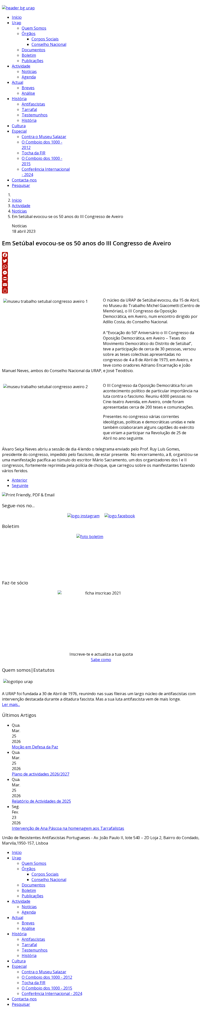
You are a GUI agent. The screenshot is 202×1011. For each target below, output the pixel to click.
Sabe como (101, 659)
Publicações (32, 60)
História (19, 98)
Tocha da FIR (33, 153)
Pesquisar (21, 185)
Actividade (21, 66)
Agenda (29, 77)
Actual (17, 82)
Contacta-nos (24, 180)
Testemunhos (35, 115)
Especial (19, 131)
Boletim (29, 55)
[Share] (101, 290)
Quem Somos (34, 28)
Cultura (19, 125)
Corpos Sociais (45, 39)
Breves (28, 87)
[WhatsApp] (101, 267)
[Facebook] (101, 255)
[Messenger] (101, 273)
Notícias (29, 71)
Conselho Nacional (49, 44)
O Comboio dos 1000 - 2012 (47, 977)
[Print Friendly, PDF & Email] (28, 495)
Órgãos (28, 33)
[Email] (101, 285)
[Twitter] (101, 261)
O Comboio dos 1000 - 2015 (47, 988)
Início (17, 17)
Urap (16, 22)
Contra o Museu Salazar (44, 136)
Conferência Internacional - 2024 (52, 993)
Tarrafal (29, 109)
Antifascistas (33, 104)
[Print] (101, 279)
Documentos (33, 50)
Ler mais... (11, 704)
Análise (28, 93)
